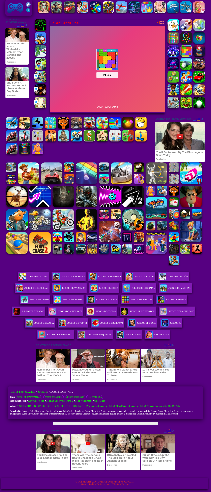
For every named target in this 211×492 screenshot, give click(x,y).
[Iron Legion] (199, 69)
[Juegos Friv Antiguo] (28, 6)
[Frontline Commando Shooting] (63, 140)
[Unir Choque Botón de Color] (199, 30)
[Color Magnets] (186, 30)
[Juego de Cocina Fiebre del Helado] (82, 12)
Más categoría (95, 397)
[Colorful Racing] (173, 56)
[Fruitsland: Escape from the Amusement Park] (89, 128)
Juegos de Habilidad (36, 288)
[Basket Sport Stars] (186, 82)
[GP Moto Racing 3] (12, 153)
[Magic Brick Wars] (141, 128)
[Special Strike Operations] (24, 128)
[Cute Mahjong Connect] (40, 107)
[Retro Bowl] (89, 140)
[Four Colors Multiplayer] (199, 43)
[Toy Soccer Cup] (173, 82)
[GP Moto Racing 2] (12, 140)
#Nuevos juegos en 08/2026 (102, 406)
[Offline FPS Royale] (24, 140)
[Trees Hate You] (40, 69)
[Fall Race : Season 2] (37, 153)
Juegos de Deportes (109, 276)
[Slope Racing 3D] (40, 30)
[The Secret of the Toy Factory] (40, 94)
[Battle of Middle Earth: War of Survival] (108, 12)
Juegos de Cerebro (75, 397)
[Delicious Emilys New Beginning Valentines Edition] (199, 12)
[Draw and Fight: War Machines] (141, 140)
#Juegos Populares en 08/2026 (161, 406)
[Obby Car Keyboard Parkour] (199, 82)
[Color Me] (173, 43)
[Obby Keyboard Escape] (173, 94)
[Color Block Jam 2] (186, 56)
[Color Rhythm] (173, 69)
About (83, 484)
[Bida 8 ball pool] (76, 140)
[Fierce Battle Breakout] (40, 43)
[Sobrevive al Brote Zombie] (56, 12)
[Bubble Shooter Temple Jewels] (128, 128)
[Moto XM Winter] (173, 107)
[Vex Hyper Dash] (37, 128)
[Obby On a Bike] (115, 128)
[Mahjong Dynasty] (102, 140)
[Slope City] (199, 107)
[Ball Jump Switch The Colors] (186, 43)
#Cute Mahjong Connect (32, 406)
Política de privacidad (99, 484)
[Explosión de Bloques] (50, 128)
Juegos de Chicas (144, 276)
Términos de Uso (120, 484)
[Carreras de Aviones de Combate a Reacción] (199, 94)
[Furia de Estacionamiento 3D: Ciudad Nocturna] (69, 12)
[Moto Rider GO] (76, 128)
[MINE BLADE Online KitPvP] (40, 82)
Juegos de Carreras (73, 276)
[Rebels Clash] (50, 140)
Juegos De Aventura (74, 288)
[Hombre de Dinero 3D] (40, 56)
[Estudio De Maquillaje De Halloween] (44, 12)
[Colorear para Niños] (173, 30)
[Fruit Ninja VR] (186, 94)
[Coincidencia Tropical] (102, 128)
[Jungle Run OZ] (186, 107)
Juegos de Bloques (53, 397)
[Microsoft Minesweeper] (37, 140)
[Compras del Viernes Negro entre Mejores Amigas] (160, 12)
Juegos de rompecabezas (29, 397)
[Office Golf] (186, 69)
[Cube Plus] (95, 12)
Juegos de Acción (178, 276)
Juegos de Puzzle (38, 276)
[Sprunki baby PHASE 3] (63, 128)
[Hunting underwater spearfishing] (173, 12)
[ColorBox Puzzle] (199, 56)
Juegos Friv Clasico (12, 3)
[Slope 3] (134, 12)
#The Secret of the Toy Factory (68, 406)
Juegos (42, 391)
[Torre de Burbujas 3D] (24, 153)
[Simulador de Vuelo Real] (121, 12)
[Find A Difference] (115, 140)
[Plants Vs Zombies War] (128, 140)
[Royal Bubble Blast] (147, 12)
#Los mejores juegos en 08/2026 (131, 406)
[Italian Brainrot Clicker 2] (186, 12)
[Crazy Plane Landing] (12, 128)
